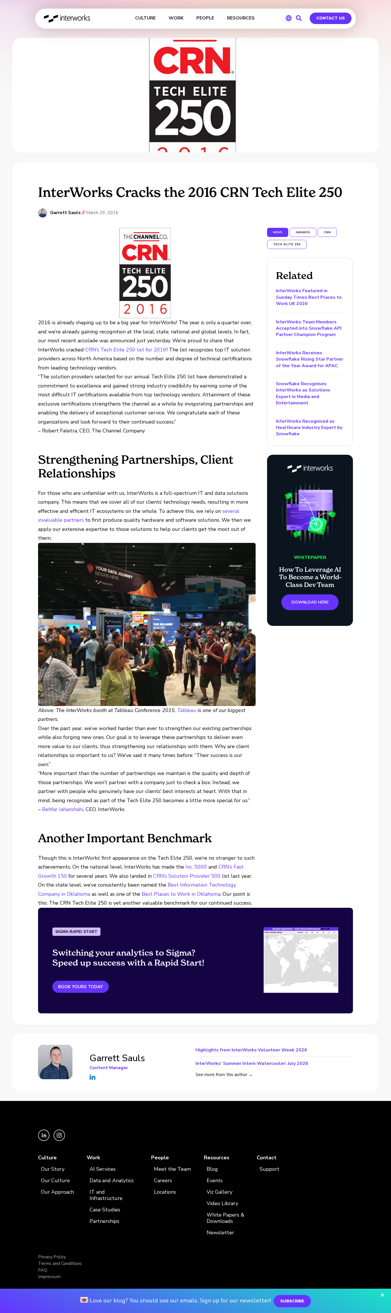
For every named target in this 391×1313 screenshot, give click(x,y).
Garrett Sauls (65, 212)
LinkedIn (92, 1077)
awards (303, 232)
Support (269, 1169)
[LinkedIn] (44, 1139)
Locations (165, 1192)
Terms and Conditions (60, 1263)
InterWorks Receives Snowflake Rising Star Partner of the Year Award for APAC (309, 359)
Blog (212, 1169)
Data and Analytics (112, 1180)
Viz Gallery (219, 1192)
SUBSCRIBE (292, 1301)
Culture (47, 1157)
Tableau (186, 710)
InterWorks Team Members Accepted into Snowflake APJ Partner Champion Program (308, 328)
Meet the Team (172, 1169)
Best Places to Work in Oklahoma (181, 894)
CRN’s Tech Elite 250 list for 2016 (125, 349)
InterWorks (67, 19)
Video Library (222, 1203)
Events (215, 1180)
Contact (267, 1157)
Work (93, 1157)
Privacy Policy (52, 1257)
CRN (327, 232)
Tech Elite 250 (287, 244)
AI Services (103, 1169)
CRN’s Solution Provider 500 (187, 876)
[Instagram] (59, 1139)
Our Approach (57, 1192)
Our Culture (55, 1180)
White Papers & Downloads (225, 1218)
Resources (216, 1157)
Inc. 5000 (196, 866)
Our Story (52, 1169)
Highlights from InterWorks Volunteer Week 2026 (251, 1050)
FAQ (42, 1270)
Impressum (49, 1277)
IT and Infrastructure (106, 1195)
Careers (163, 1180)
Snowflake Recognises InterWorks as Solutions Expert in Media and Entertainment (303, 393)
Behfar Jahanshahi (62, 809)
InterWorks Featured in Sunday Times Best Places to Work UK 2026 (309, 297)
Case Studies (105, 1210)
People (160, 1157)
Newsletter (220, 1232)
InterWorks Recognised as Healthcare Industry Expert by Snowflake (309, 427)
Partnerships (104, 1221)
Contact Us (330, 18)
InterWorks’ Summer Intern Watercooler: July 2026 (252, 1063)
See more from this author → (224, 1074)
